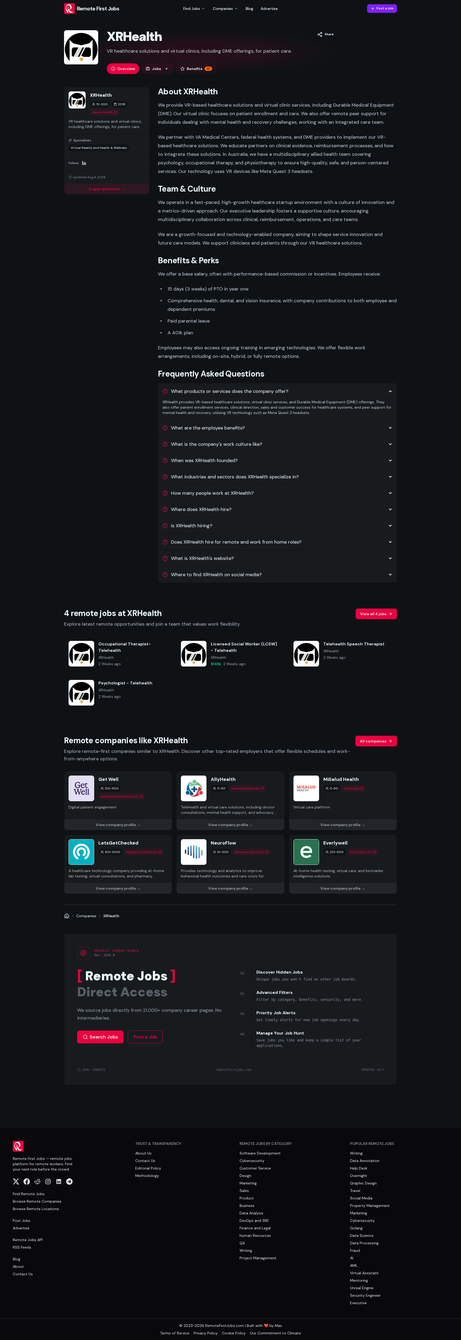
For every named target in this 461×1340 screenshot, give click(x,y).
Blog (249, 8)
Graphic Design (363, 1183)
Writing (246, 1250)
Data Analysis (251, 1213)
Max (278, 1325)
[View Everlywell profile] (343, 864)
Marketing (248, 1183)
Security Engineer (365, 1295)
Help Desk (358, 1168)
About (18, 1266)
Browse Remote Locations (36, 1208)
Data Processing (364, 1243)
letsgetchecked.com (141, 852)
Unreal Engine (361, 1287)
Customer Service (255, 1168)
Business (247, 1205)
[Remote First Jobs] (66, 916)
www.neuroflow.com (249, 852)
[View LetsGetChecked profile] (118, 864)
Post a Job (385, 8)
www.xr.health (102, 112)
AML (353, 1265)
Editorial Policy (148, 1168)
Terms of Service (174, 1333)
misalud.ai (351, 788)
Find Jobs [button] (191, 8)
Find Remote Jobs (29, 1193)
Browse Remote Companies (37, 1201)
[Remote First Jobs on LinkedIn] (58, 1181)
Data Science (361, 1235)
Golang (356, 1228)
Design (245, 1175)
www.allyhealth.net (245, 788)
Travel (355, 1190)
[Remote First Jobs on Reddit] (37, 1181)
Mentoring (359, 1280)
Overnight (358, 1175)
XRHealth (111, 915)
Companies (86, 915)
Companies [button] (223, 8)
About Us (143, 1153)
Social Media (361, 1198)
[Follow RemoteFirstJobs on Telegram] (69, 1181)
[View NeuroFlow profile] (230, 864)
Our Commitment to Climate (275, 1333)
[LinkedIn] (84, 163)
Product (247, 1198)
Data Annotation (364, 1160)
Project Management (258, 1258)
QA (242, 1243)
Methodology (147, 1175)
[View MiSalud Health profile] (343, 800)
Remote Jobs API (28, 1239)
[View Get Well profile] (118, 800)
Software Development (260, 1153)
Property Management (370, 1205)
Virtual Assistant (364, 1273)
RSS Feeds (22, 1247)
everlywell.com (360, 852)
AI (351, 1258)
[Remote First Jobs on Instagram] (48, 1181)
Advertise (269, 8)
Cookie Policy (234, 1333)
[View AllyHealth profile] (230, 800)
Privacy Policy (206, 1333)
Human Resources (255, 1235)
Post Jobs (21, 1220)
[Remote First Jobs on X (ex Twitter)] (16, 1181)
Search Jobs (104, 1037)
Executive (358, 1302)
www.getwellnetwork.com (120, 796)
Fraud (355, 1250)
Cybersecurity (252, 1160)
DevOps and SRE (254, 1220)
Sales (244, 1190)
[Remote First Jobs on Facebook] (26, 1181)
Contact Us (23, 1274)
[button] (325, 34)
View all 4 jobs (373, 613)
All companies (373, 741)
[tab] (123, 68)
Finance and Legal (255, 1228)
